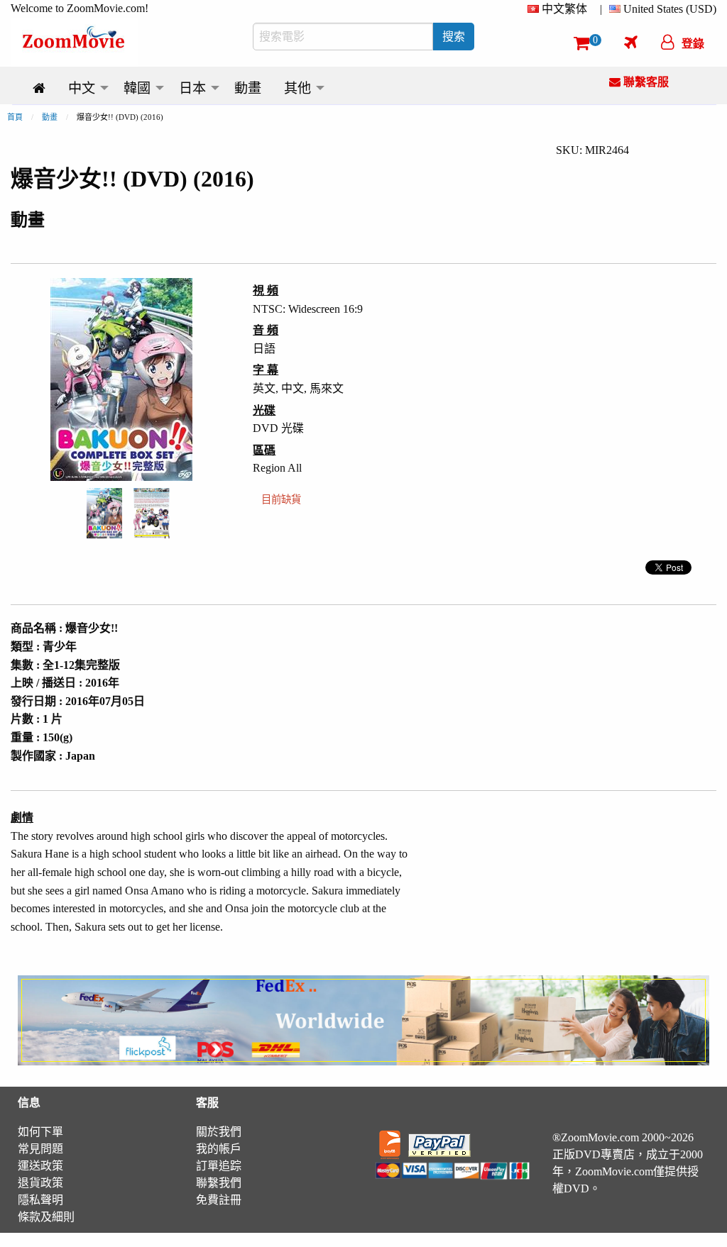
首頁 (15, 117)
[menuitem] (560, 9)
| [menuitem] (601, 9)
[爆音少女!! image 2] (151, 513)
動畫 (50, 117)
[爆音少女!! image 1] (104, 513)
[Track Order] (631, 42)
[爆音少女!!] (104, 512)
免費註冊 (218, 1200)
